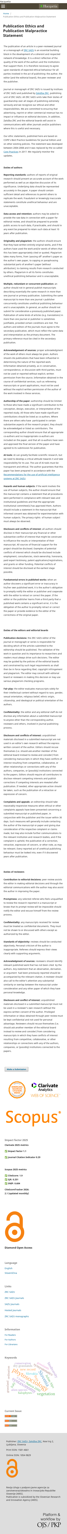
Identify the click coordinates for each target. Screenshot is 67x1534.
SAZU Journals (12, 1304)
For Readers (10, 1334)
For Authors (10, 1339)
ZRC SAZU (10, 1291)
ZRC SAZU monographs (17, 1316)
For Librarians (11, 1344)
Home (6, 13)
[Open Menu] (3, 6)
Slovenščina (11, 1272)
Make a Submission (16, 1069)
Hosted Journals (13, 1310)
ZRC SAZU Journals (14, 1298)
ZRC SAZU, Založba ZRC (29, 1441)
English (8, 1268)
